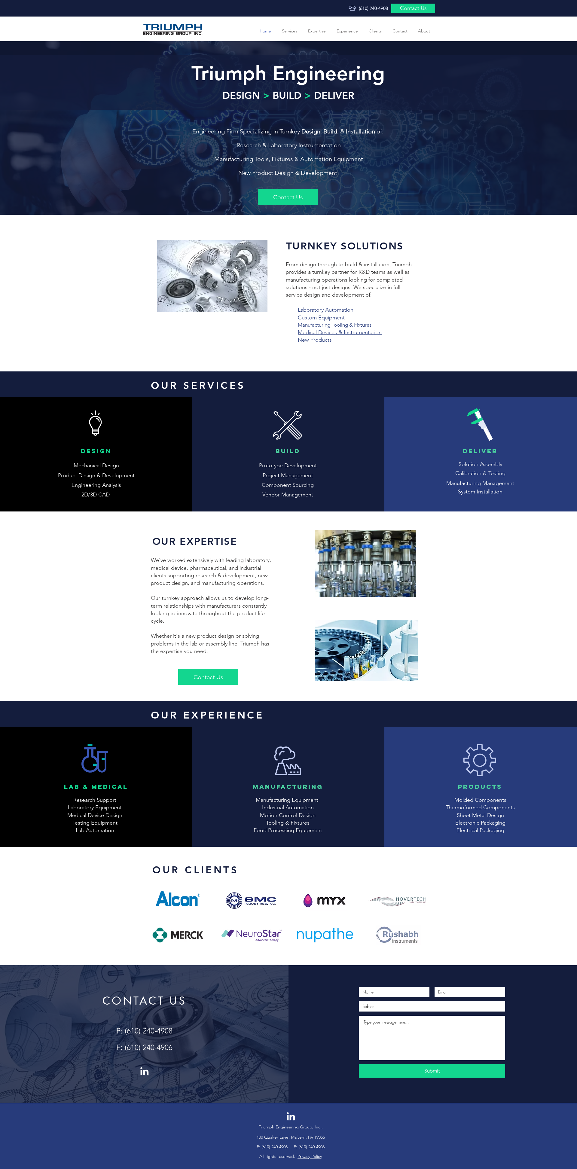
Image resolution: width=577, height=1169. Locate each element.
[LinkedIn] (144, 1071)
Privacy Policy (310, 1156)
